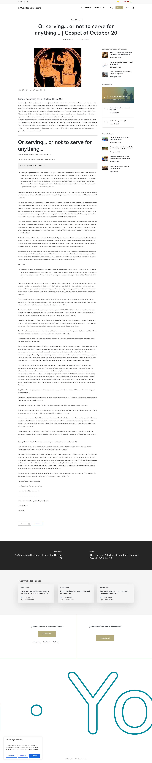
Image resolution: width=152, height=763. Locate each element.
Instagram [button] (36, 642)
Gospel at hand (76, 20)
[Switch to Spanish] (118, 2)
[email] (27, 1)
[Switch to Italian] (121, 2)
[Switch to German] (128, 2)
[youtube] (21, 1)
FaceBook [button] (46, 642)
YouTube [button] (56, 642)
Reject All (23, 756)
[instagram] (24, 1)
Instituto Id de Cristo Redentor (30, 8)
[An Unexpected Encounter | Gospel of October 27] (38, 555)
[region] (23, 748)
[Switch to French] (131, 2)
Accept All (34, 756)
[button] (47, 634)
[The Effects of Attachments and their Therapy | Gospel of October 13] (114, 555)
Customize (11, 756)
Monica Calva (68, 39)
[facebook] (18, 1)
